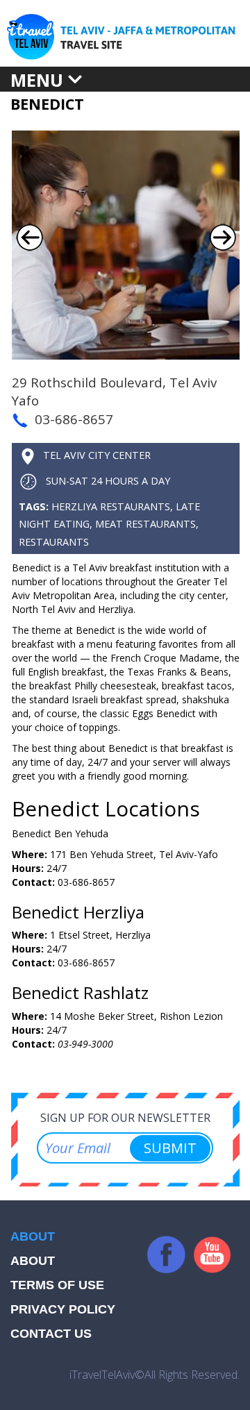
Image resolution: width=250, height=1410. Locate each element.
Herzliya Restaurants (110, 506)
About (32, 1261)
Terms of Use (57, 1285)
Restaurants (54, 541)
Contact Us (51, 1334)
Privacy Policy (62, 1309)
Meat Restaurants (145, 523)
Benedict (47, 104)
